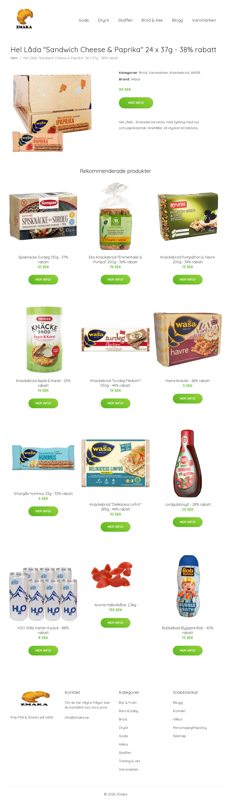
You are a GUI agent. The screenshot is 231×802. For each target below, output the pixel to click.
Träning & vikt (129, 761)
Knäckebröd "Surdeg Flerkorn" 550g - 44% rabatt (115, 383)
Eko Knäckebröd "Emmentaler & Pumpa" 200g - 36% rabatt (115, 259)
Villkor (178, 719)
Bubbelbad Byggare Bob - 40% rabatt (187, 630)
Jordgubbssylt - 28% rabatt (187, 504)
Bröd (143, 72)
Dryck (103, 20)
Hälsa (123, 744)
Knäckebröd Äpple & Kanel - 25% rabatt (43, 383)
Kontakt (179, 711)
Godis (84, 20)
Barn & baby (128, 711)
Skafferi (125, 20)
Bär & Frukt (127, 702)
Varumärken (204, 20)
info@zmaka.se (77, 717)
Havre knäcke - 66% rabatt (188, 380)
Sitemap (179, 736)
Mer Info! (136, 103)
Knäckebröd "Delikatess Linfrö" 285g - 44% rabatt (115, 506)
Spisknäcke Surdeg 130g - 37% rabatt (43, 259)
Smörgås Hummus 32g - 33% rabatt (43, 493)
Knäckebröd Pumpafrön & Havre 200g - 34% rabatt (187, 259)
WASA (195, 72)
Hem (14, 58)
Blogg (177, 20)
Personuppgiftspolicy (190, 727)
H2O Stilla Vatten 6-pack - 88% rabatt (43, 630)
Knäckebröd (179, 72)
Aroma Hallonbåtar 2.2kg (115, 605)
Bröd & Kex (152, 20)
